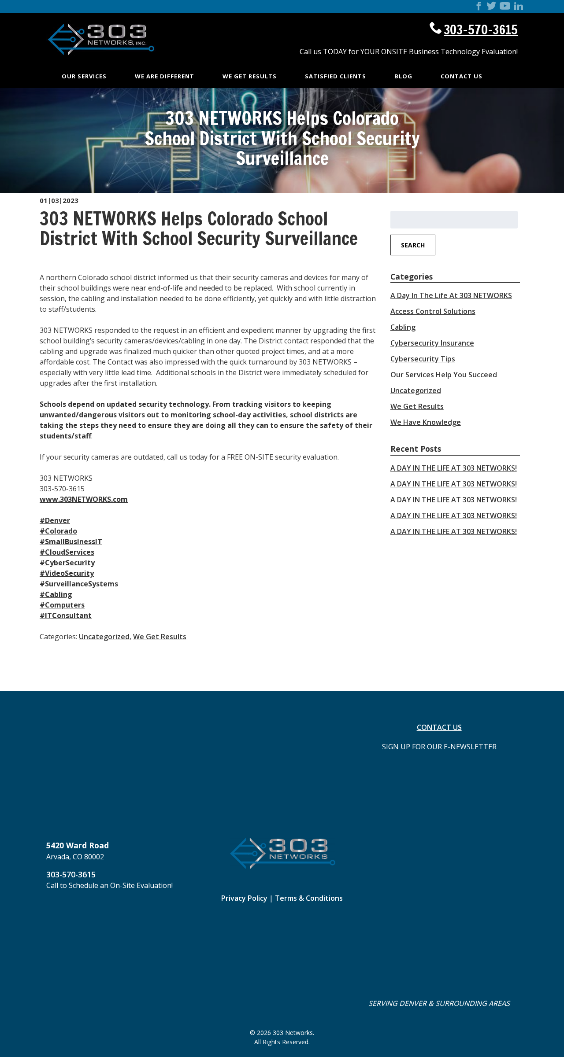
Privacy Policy (244, 898)
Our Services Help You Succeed (443, 374)
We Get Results (250, 76)
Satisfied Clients (335, 76)
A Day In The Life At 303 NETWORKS (451, 295)
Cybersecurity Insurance (432, 343)
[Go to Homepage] (101, 63)
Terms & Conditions (309, 898)
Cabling (403, 327)
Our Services (84, 76)
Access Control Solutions (432, 311)
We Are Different (164, 76)
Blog (403, 76)
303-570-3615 (481, 29)
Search (413, 245)
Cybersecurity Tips (422, 359)
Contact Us (461, 76)
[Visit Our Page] (479, 7)
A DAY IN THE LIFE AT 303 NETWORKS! (453, 468)
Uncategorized (104, 636)
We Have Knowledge (425, 422)
